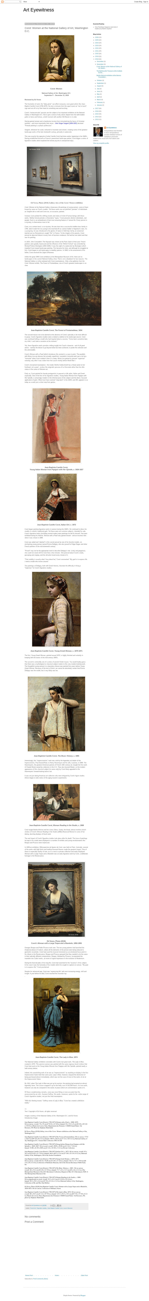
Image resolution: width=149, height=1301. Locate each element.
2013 (97, 119)
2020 (97, 53)
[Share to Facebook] (58, 1205)
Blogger (83, 1295)
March (99, 99)
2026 (97, 37)
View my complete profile (101, 143)
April (98, 97)
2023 (97, 45)
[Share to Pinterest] (60, 1205)
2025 (97, 40)
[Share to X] (56, 1205)
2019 (97, 56)
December (100, 61)
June (98, 91)
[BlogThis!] (53, 1205)
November (100, 64)
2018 (97, 59)
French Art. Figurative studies (38, 1208)
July (98, 89)
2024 (97, 43)
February (100, 102)
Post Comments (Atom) (40, 1279)
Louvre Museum (67, 1208)
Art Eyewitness (38, 9)
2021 (97, 51)
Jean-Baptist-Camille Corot (55, 1208)
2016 (97, 111)
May (98, 94)
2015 (97, 114)
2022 (97, 48)
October (99, 80)
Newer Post (29, 1275)
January (99, 105)
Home (57, 1275)
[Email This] (51, 1205)
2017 (97, 108)
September (100, 83)
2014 (97, 117)
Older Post (84, 1275)
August (99, 86)
